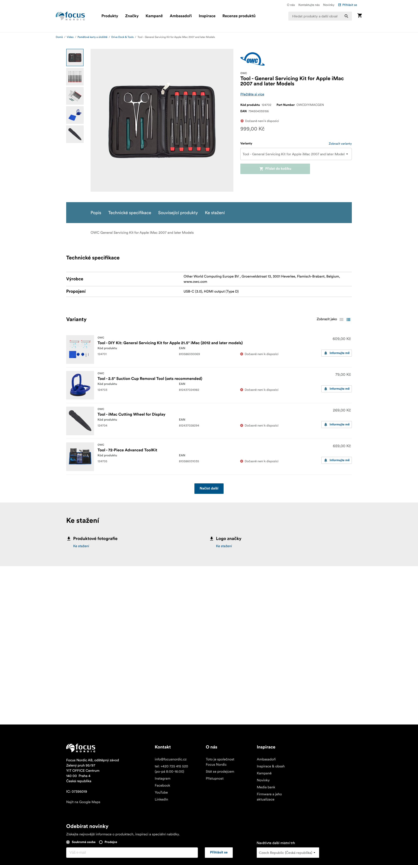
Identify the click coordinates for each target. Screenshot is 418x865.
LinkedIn (161, 799)
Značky (132, 16)
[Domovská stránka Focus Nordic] (70, 16)
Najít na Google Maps (83, 802)
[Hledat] (346, 16)
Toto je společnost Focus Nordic (220, 762)
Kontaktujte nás (309, 5)
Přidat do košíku (278, 169)
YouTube (161, 792)
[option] (75, 57)
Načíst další (209, 488)
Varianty (246, 143)
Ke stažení (81, 546)
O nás (291, 5)
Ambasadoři (181, 16)
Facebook (162, 785)
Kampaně (154, 16)
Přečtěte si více (252, 94)
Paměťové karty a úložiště (92, 37)
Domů (59, 37)
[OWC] (252, 59)
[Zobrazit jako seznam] (348, 319)
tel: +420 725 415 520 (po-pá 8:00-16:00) (171, 769)
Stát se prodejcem (220, 771)
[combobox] (320, 16)
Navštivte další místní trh (276, 843)
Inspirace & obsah (271, 766)
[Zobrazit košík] (359, 16)
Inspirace (207, 16)
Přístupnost (215, 778)
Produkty (109, 16)
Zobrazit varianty (340, 144)
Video (70, 37)
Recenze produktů (239, 16)
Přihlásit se (349, 5)
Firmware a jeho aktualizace (269, 797)
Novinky (328, 5)
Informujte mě (340, 353)
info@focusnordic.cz (171, 759)
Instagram (162, 778)
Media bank (266, 787)
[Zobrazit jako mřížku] (341, 319)
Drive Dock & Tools (122, 37)
